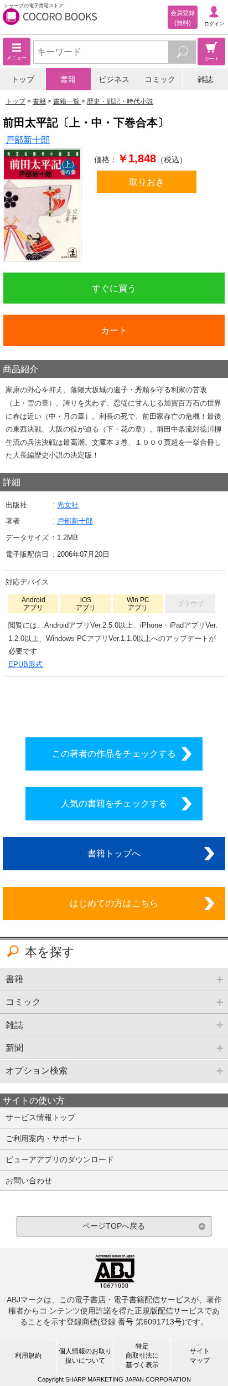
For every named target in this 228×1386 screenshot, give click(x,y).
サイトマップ (200, 1355)
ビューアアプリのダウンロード (60, 1159)
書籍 (68, 79)
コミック (159, 79)
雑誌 (205, 79)
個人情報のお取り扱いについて (85, 1355)
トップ (22, 79)
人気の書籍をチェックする (114, 803)
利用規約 (28, 1355)
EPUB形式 (25, 664)
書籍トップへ (114, 853)
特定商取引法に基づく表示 (142, 1355)
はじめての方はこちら (114, 903)
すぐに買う (114, 288)
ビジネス (114, 79)
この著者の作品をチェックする (114, 753)
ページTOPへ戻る (113, 1225)
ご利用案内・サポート (44, 1138)
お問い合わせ (29, 1180)
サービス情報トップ (40, 1117)
